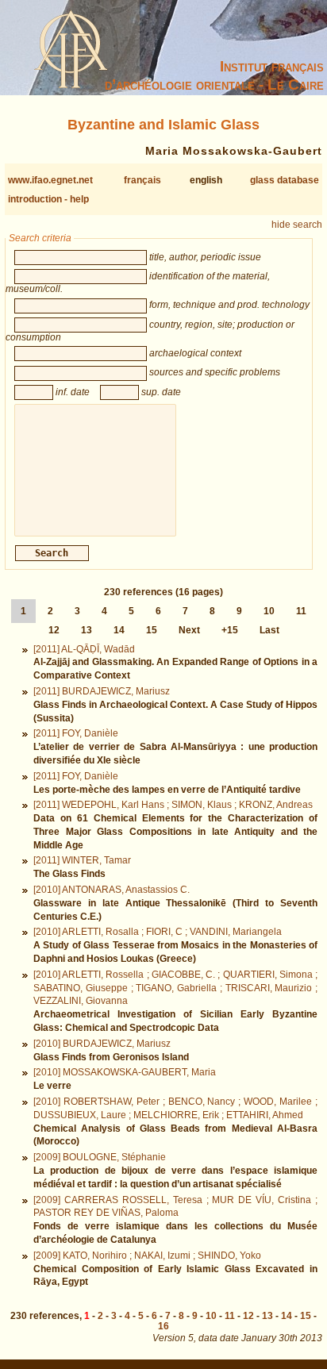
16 (163, 1326)
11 (301, 611)
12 (54, 630)
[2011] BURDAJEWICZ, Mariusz (101, 691)
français (142, 180)
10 (269, 611)
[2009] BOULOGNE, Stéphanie (99, 1157)
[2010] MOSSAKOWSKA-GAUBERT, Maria (124, 1072)
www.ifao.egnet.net (50, 180)
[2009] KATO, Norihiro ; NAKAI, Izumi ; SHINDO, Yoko (147, 1255)
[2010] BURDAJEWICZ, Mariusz (102, 1043)
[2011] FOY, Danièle (75, 733)
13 (86, 630)
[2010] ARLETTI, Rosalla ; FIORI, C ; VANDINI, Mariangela (157, 931)
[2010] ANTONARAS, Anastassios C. (111, 889)
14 (119, 630)
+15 (229, 630)
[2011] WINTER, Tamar (82, 860)
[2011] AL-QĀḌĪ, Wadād (84, 649)
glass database (284, 180)
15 (151, 630)
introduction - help (48, 199)
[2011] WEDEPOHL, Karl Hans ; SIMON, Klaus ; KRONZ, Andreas (173, 804)
